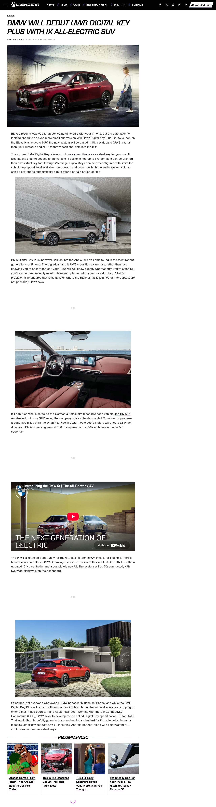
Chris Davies (17, 40)
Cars (76, 4)
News (50, 4)
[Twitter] (166, 4)
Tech (64, 4)
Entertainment (97, 4)
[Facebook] (160, 4)
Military (120, 4)
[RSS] (186, 4)
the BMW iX (122, 414)
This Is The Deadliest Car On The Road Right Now (56, 781)
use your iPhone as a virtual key (89, 154)
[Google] (173, 4)
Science (137, 4)
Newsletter (203, 4)
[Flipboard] (179, 4)
